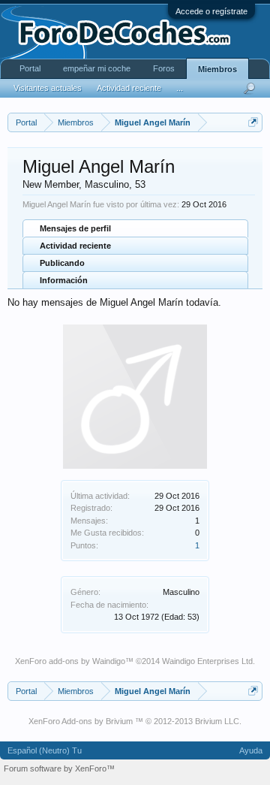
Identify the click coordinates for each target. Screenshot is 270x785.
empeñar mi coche (96, 68)
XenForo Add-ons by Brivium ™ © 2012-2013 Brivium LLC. (135, 721)
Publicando (62, 262)
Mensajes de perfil (75, 228)
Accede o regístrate (212, 11)
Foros (164, 68)
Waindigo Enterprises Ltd (207, 661)
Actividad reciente (75, 245)
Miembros (217, 69)
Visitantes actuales (48, 87)
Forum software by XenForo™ (59, 768)
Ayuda (250, 750)
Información (64, 280)
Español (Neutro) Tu (45, 750)
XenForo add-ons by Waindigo (70, 661)
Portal (30, 68)
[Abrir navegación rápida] (253, 122)
